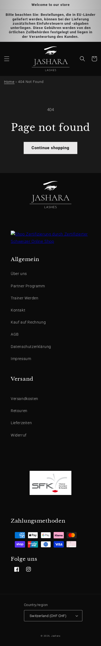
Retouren (19, 411)
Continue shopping (50, 147)
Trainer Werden (24, 298)
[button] (7, 59)
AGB (15, 334)
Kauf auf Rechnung (28, 322)
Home (9, 82)
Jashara (55, 635)
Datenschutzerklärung (31, 346)
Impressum (21, 359)
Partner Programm (28, 286)
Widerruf (19, 435)
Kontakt (18, 310)
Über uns (19, 273)
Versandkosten (24, 399)
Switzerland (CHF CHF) (48, 616)
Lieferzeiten (21, 423)
